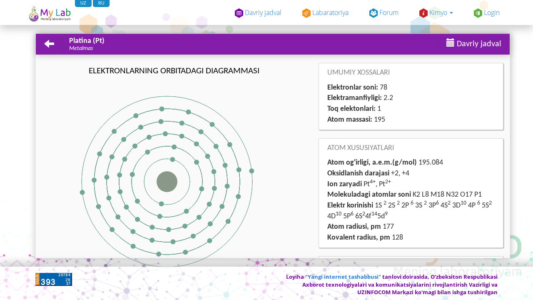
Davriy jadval (262, 12)
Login (491, 12)
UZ (83, 3)
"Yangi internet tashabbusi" (343, 276)
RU (101, 3)
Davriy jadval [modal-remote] (478, 44)
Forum (388, 12)
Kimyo (438, 12)
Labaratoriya (330, 12)
